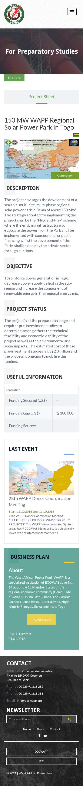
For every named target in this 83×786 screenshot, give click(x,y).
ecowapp (41, 751)
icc (41, 761)
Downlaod (42, 619)
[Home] (14, 14)
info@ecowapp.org (29, 700)
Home (27, 729)
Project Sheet (42, 96)
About (40, 729)
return (16, 77)
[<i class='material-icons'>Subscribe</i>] (69, 719)
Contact (55, 729)
